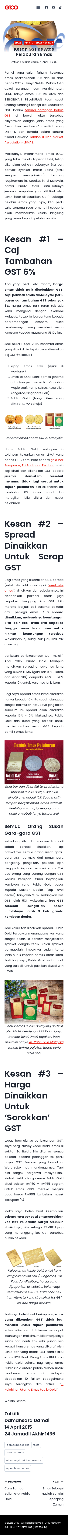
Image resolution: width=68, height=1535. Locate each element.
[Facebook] (46, 7)
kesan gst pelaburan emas (24, 1460)
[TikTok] (60, 7)
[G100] (11, 7)
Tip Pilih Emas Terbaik (38, 42)
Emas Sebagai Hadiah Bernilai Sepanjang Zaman (52, 1493)
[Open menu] (38, 7)
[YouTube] (53, 7)
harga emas (15, 1452)
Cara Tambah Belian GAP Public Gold (17, 1490)
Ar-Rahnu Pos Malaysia (46, 1042)
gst (36, 1444)
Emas (18, 42)
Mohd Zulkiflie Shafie (26, 62)
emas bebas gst (17, 1444)
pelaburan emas (17, 1468)
